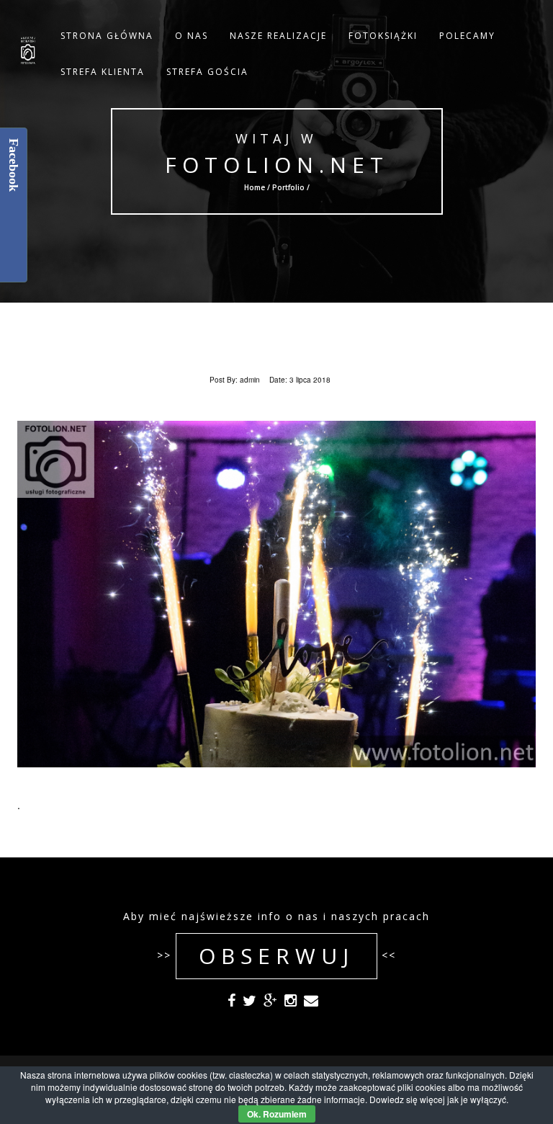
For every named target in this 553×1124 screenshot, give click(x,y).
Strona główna (106, 36)
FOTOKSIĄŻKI (383, 36)
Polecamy (467, 36)
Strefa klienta (102, 72)
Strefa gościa (207, 72)
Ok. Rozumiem (277, 1113)
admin (250, 380)
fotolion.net (276, 164)
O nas (191, 36)
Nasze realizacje (278, 36)
